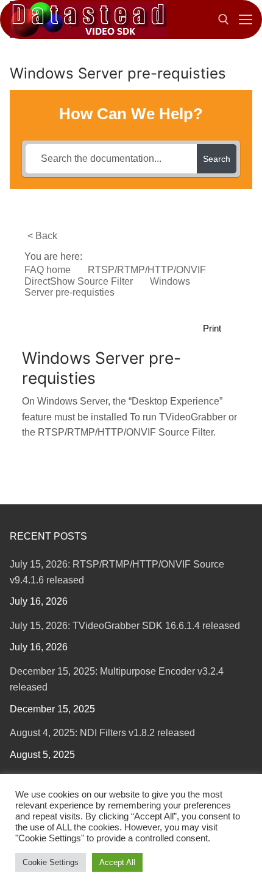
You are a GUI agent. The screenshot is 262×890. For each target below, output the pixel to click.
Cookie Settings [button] (51, 862)
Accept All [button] (117, 862)
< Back (42, 236)
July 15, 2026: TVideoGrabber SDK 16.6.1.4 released (125, 626)
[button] (218, 328)
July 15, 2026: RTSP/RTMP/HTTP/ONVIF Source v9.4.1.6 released (117, 572)
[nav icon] (245, 19)
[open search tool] (223, 19)
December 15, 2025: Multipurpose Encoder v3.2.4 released (117, 679)
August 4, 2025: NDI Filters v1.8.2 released (102, 733)
